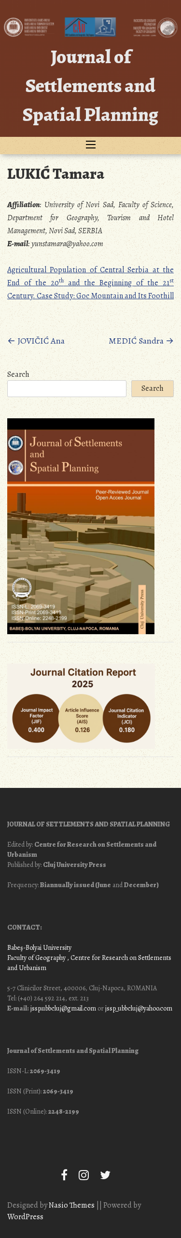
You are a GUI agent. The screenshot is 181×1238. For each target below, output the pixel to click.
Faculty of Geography (36, 957)
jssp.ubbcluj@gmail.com (63, 1008)
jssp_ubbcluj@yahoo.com (138, 1008)
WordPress (25, 1216)
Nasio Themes (72, 1205)
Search (18, 374)
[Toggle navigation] (90, 145)
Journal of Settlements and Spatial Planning (90, 85)
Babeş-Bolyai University (39, 947)
